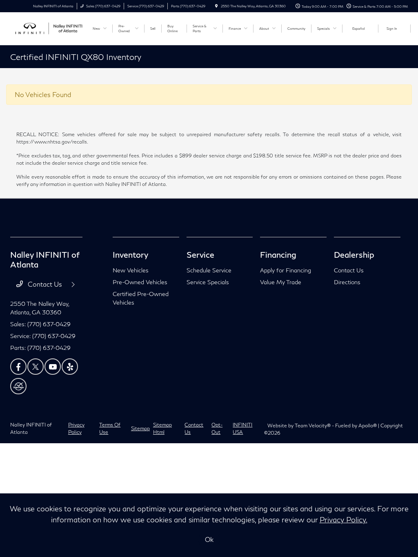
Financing (278, 254)
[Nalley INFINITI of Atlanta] (47, 27)
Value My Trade (280, 281)
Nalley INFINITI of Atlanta (31, 428)
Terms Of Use (109, 428)
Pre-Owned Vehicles (140, 281)
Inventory (130, 254)
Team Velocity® (313, 425)
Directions (347, 281)
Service (200, 254)
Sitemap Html (162, 428)
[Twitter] (35, 366)
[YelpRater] (70, 366)
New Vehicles (131, 270)
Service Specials (208, 281)
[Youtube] (52, 366)
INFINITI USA (242, 428)
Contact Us (45, 284)
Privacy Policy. (343, 519)
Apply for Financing (285, 270)
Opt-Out (216, 428)
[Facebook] (18, 366)
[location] (216, 6)
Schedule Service (209, 270)
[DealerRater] (18, 386)
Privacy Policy (76, 428)
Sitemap (140, 428)
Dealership (354, 254)
